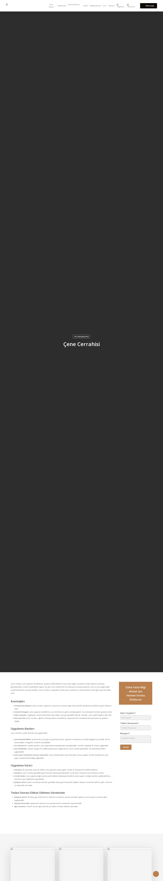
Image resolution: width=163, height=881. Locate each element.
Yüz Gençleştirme (81, 336)
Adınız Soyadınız (128, 713)
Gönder (126, 747)
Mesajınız (125, 733)
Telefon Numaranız (129, 723)
